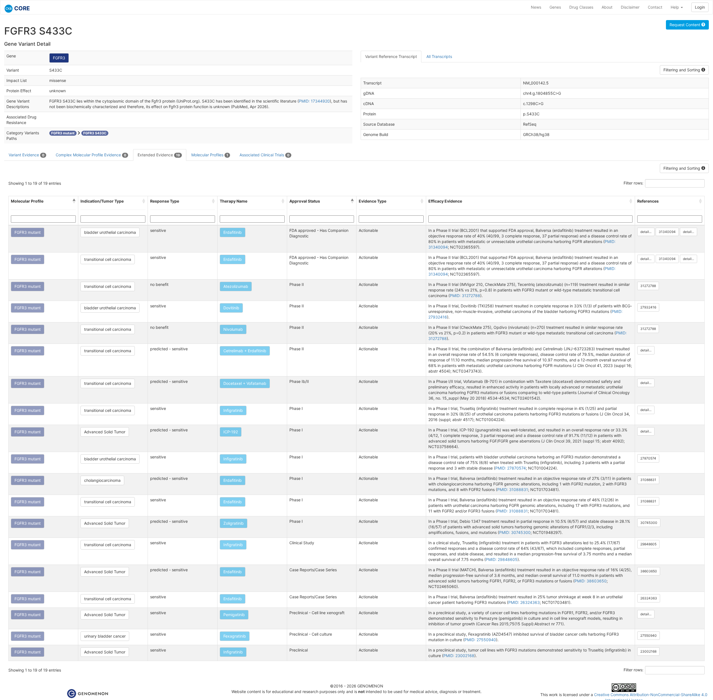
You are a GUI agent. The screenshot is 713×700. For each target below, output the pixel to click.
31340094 (667, 232)
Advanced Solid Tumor (104, 431)
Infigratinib (233, 410)
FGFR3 (59, 57)
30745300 (648, 523)
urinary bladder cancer (105, 636)
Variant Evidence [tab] (26, 154)
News (536, 7)
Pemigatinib (234, 614)
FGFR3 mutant (27, 232)
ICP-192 (230, 431)
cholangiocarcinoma (102, 480)
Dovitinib (231, 307)
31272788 (648, 286)
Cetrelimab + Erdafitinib (244, 350)
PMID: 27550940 (480, 639)
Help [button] (675, 7)
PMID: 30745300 (515, 532)
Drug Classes (581, 7)
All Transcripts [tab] (439, 56)
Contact (655, 7)
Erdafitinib (232, 232)
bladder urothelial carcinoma (110, 232)
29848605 (648, 544)
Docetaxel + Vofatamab (244, 383)
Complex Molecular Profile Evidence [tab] (91, 154)
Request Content (685, 24)
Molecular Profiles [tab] (209, 154)
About (607, 7)
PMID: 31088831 (512, 489)
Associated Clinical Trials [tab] (264, 154)
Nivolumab (233, 329)
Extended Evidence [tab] (159, 154)
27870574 (648, 458)
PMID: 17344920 (314, 101)
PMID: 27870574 (510, 468)
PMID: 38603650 (591, 581)
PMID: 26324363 (524, 602)
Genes (555, 7)
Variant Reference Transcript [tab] (391, 56)
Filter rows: (633, 183)
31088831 (648, 480)
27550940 (648, 635)
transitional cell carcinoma (107, 259)
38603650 (648, 571)
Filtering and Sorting (682, 69)
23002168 (648, 651)
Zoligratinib (233, 523)
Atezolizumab (235, 286)
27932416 (648, 307)
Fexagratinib (234, 636)
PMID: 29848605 (501, 559)
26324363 (648, 598)
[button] (74, 201)
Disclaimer (630, 7)
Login (700, 7)
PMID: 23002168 (458, 655)
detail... (645, 232)
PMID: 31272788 (465, 295)
